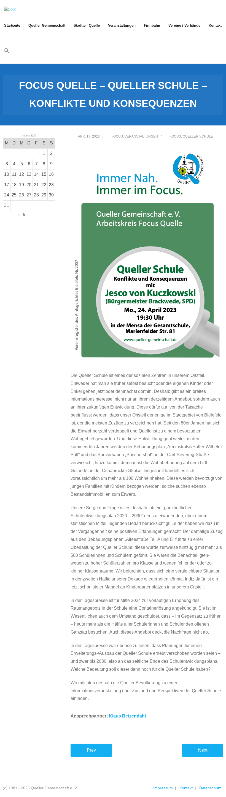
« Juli (23, 214)
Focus (117, 136)
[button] (7, 51)
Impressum (163, 788)
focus (175, 136)
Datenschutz (210, 788)
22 (43, 184)
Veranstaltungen (141, 136)
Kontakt (186, 788)
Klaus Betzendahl (127, 716)
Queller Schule (198, 136)
